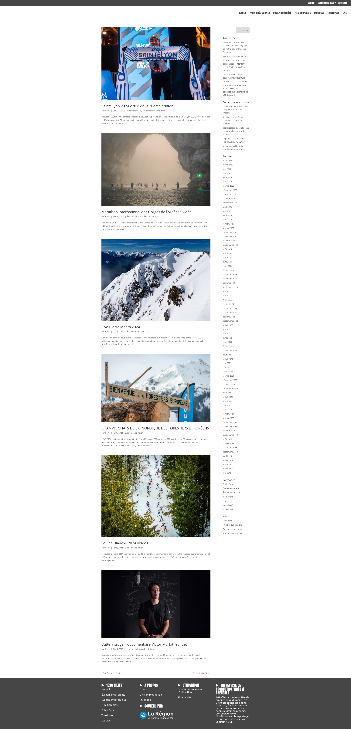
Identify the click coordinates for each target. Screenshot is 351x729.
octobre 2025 (229, 198)
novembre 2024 (230, 236)
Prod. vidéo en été (282, 13)
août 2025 (227, 207)
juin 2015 (227, 473)
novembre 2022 (230, 312)
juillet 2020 (228, 397)
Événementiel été (133, 110)
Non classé (228, 505)
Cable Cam (228, 484)
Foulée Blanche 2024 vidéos (124, 543)
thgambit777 (228, 138)
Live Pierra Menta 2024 (120, 326)
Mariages (319, 13)
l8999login (227, 117)
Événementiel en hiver (114, 699)
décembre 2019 (230, 422)
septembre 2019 (230, 435)
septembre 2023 (230, 287)
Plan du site (184, 697)
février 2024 (228, 270)
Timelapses (333, 13)
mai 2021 (227, 363)
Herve (108, 110)
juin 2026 (227, 169)
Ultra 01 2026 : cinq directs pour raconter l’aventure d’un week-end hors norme (235, 77)
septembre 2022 (230, 321)
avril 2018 (227, 456)
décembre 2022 (230, 308)
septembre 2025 (230, 202)
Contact (311, 3)
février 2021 (228, 371)
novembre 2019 (230, 426)
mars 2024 (227, 266)
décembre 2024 (230, 232)
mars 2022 (227, 342)
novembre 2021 (230, 350)
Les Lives (106, 720)
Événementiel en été (113, 694)
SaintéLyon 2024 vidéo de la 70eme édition (137, 105)
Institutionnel (150, 649)
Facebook (342, 3)
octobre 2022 (229, 316)
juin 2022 (227, 329)
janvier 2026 (228, 186)
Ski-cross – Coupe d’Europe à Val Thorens (235, 109)
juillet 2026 (228, 164)
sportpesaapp (229, 128)
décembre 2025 (230, 190)
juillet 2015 (228, 468)
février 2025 (228, 223)
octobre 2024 (229, 240)
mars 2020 (227, 409)
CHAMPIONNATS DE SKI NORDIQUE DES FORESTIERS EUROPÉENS (155, 428)
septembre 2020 (230, 388)
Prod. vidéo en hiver (260, 13)
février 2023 (228, 304)
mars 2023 (227, 299)
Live (345, 13)
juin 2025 (227, 211)
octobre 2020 (229, 384)
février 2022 (228, 346)
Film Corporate (110, 705)
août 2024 (227, 249)
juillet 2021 (228, 359)
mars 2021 (227, 367)
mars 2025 (227, 219)
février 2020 (228, 413)
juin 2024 (227, 253)
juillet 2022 (228, 325)
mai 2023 (227, 295)
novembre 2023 (230, 278)
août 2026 (227, 160)
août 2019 (227, 439)
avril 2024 (227, 261)
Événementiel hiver (151, 110)
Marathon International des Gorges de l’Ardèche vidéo (146, 211)
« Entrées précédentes (111, 673)
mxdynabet (228, 106)
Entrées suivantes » (201, 673)
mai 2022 (227, 333)
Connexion (228, 520)
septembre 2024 (230, 245)
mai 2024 (227, 257)
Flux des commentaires (233, 529)
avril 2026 (227, 177)
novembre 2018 (230, 447)
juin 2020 (227, 401)
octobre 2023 (229, 283)
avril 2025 (227, 215)
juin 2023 (227, 291)
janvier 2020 (228, 418)
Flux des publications (232, 525)
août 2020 (227, 392)
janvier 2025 (228, 228)
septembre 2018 (230, 451)
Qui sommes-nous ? (327, 3)
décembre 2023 (230, 274)
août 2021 (227, 354)
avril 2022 (227, 338)
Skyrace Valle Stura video (234, 56)
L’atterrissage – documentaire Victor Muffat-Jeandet (144, 644)
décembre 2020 (230, 380)
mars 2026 (227, 181)
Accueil (242, 13)
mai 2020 (227, 405)
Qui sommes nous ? (151, 694)
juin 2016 (227, 464)
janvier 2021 (228, 376)
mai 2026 (227, 173)
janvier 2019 (228, 443)
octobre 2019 (229, 430)
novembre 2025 (230, 194)
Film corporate (303, 13)
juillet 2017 (228, 460)
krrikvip (226, 146)
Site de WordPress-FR (232, 533)
